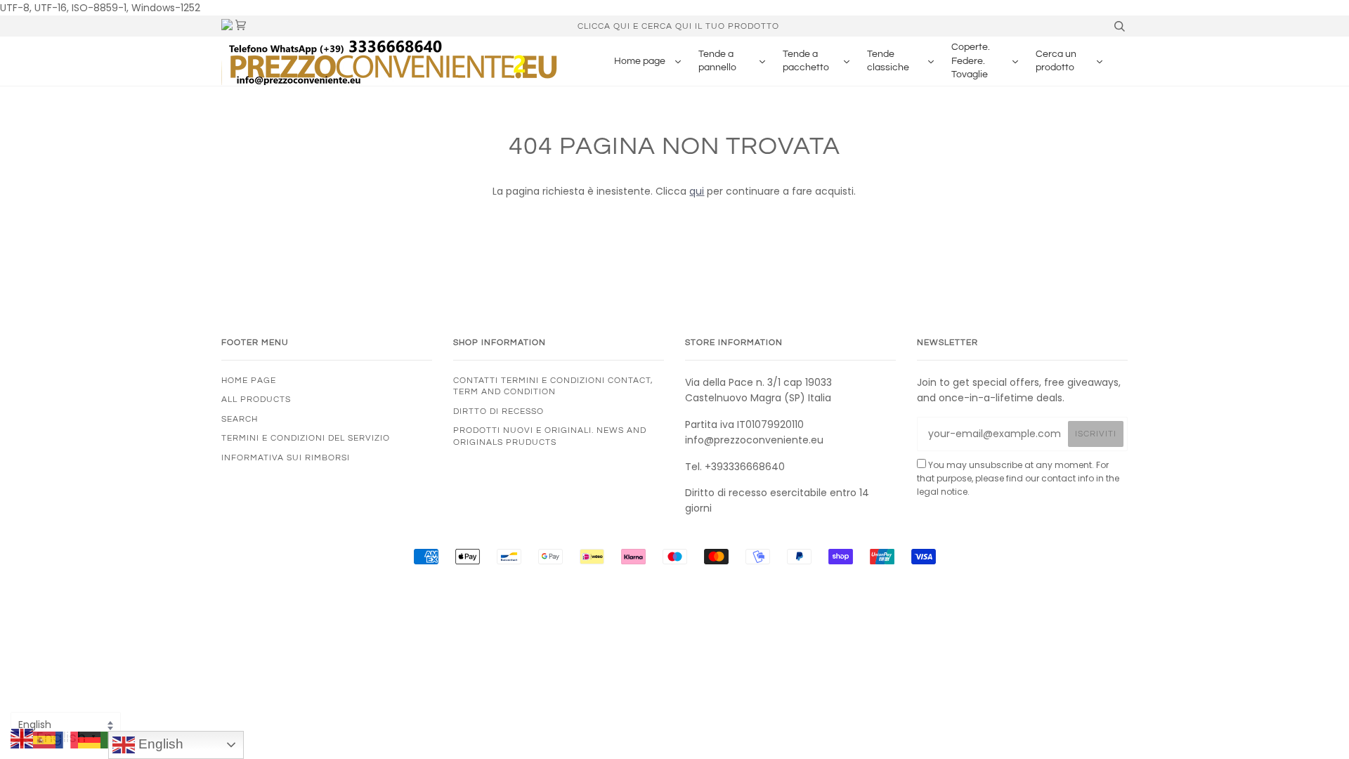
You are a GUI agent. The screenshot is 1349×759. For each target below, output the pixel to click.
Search (239, 419)
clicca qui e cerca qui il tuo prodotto (678, 26)
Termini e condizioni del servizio (305, 438)
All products (256, 399)
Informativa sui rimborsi (285, 457)
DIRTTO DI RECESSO (498, 411)
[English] (22, 739)
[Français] (67, 739)
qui (696, 191)
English (159, 744)
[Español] (44, 739)
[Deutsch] (89, 739)
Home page (248, 380)
